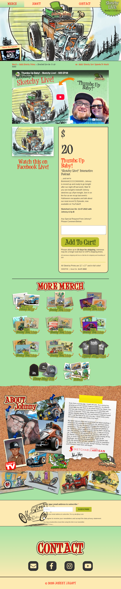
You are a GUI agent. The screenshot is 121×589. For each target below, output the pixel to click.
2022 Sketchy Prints (27, 64)
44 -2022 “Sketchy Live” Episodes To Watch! (92, 64)
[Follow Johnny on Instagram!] (69, 568)
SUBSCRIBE (83, 509)
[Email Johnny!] (33, 568)
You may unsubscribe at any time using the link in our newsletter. (63, 522)
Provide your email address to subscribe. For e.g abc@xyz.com (63, 514)
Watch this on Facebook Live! (33, 164)
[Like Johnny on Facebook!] (51, 568)
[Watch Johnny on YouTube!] (87, 568)
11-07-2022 (82, 269)
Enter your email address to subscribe (60, 504)
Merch (14, 64)
